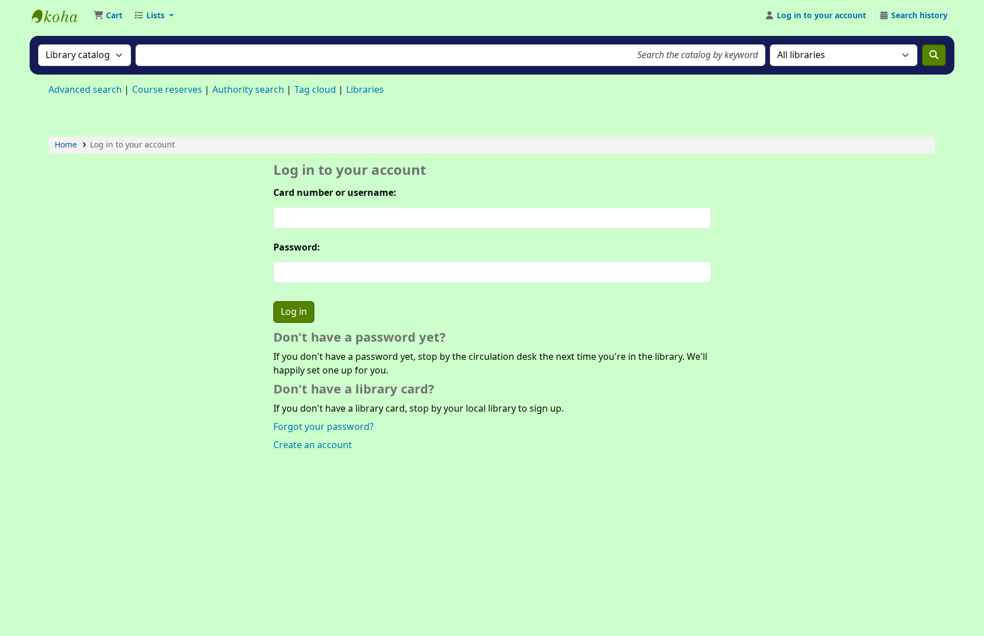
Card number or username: (334, 193)
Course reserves (167, 90)
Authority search (248, 90)
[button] (108, 16)
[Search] (934, 55)
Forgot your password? (323, 427)
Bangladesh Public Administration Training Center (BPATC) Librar (60, 16)
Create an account (312, 445)
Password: (296, 248)
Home (66, 145)
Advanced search (85, 90)
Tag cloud (315, 90)
